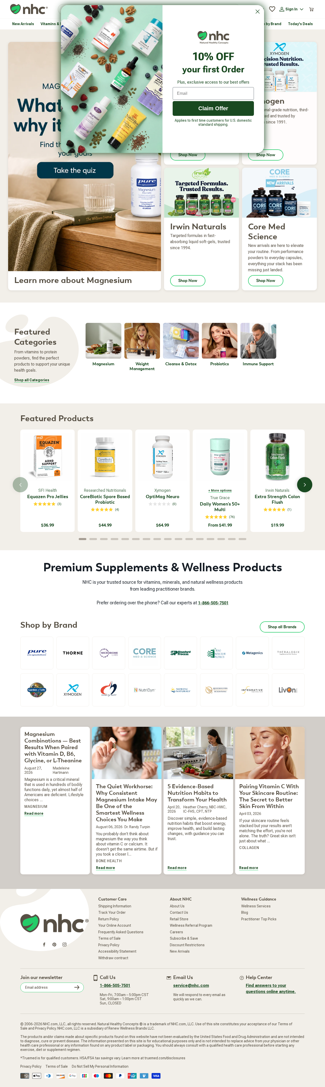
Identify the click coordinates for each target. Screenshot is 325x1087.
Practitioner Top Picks (259, 919)
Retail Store (179, 919)
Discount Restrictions (187, 945)
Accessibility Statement (117, 951)
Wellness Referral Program (191, 925)
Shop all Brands (282, 626)
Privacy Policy (108, 945)
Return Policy (108, 919)
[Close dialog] (257, 11)
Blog (244, 912)
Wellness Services (256, 906)
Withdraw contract (113, 958)
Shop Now (187, 280)
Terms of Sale (109, 938)
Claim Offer (213, 108)
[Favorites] (272, 9)
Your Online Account (114, 925)
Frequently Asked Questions (120, 932)
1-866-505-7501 (213, 603)
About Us (177, 906)
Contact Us (179, 912)
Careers (176, 932)
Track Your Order (112, 912)
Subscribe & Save (184, 938)
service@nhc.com (191, 985)
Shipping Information (114, 906)
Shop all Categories (31, 380)
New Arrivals (180, 951)
